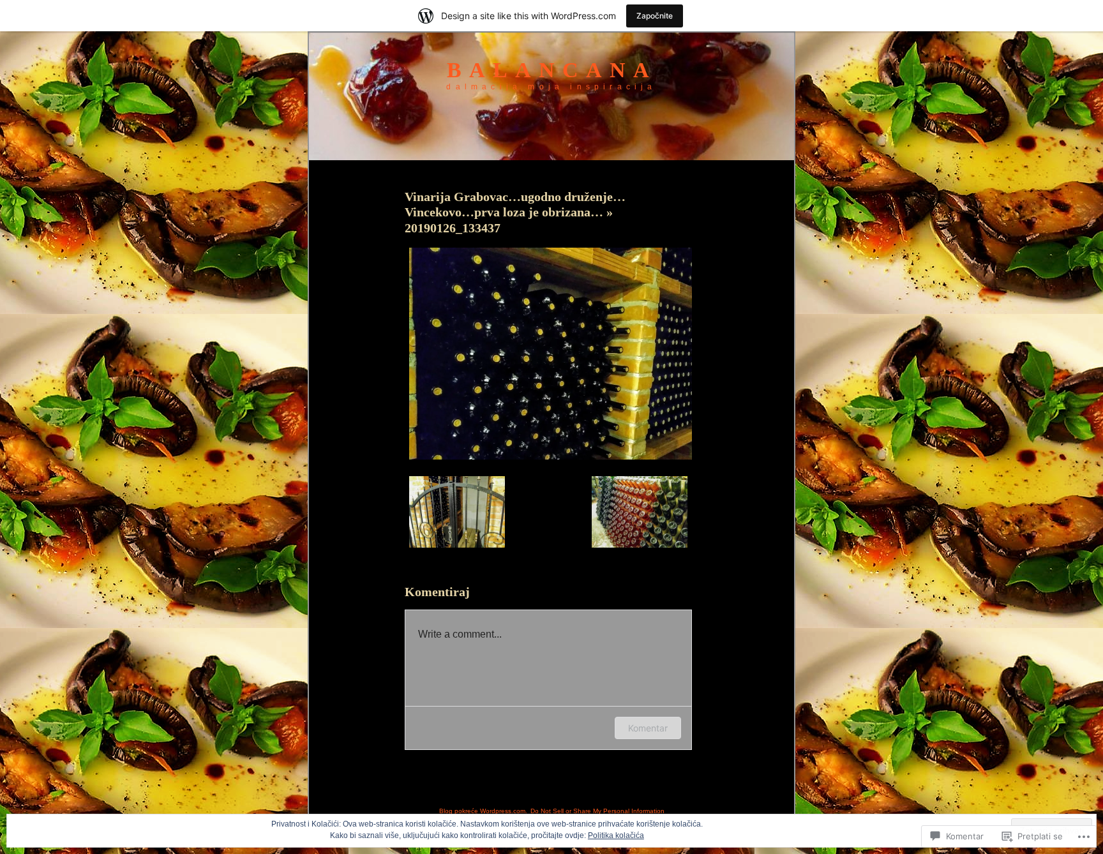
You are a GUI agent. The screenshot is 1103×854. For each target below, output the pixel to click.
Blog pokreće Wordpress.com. (483, 810)
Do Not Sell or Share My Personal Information (597, 810)
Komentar (648, 728)
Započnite (654, 15)
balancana (552, 70)
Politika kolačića (616, 835)
